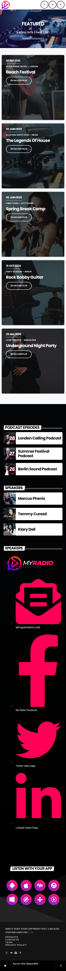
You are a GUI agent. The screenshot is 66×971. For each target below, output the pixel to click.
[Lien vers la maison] (6, 5)
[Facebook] (20, 953)
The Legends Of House (28, 140)
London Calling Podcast (39, 438)
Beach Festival (20, 72)
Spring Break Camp (25, 209)
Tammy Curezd (32, 514)
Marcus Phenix (31, 498)
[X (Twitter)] (6, 953)
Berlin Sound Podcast (37, 469)
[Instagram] (15, 953)
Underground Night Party (31, 346)
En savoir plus (19, 80)
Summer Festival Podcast (33, 454)
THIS (30, 932)
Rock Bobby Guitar (24, 277)
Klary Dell (26, 529)
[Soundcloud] (11, 953)
